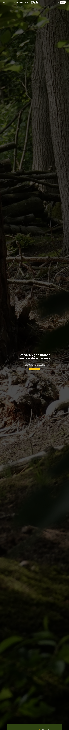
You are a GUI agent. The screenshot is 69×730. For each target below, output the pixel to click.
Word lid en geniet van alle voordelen (34, 372)
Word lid (52, 2)
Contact (62, 2)
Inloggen (57, 2)
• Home (4, 2)
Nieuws (26, 2)
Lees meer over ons (34, 368)
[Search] (48, 2)
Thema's (15, 2)
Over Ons (9, 2)
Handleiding (21, 2)
